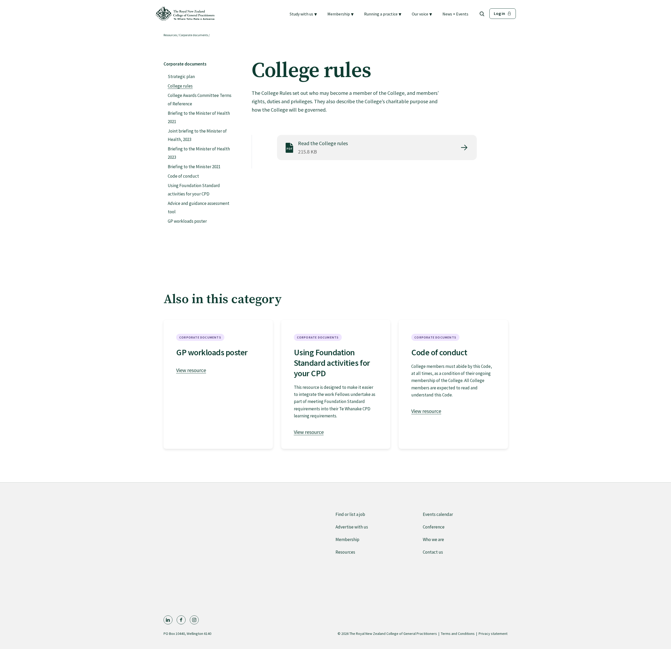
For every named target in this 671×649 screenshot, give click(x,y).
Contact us (433, 552)
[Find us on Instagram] (194, 620)
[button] (303, 14)
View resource (191, 370)
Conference (434, 527)
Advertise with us (352, 527)
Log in (499, 13)
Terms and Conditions (458, 633)
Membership (347, 539)
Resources (170, 35)
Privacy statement (493, 633)
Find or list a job (350, 514)
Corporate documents (193, 35)
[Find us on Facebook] (181, 620)
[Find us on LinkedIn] (168, 620)
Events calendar (438, 514)
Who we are (433, 539)
